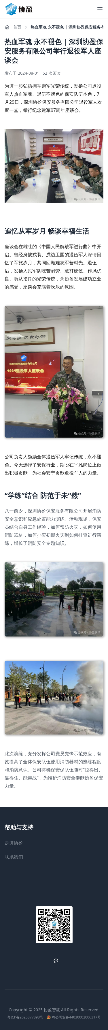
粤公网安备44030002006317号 (76, 1017)
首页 (17, 27)
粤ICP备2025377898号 (25, 1017)
